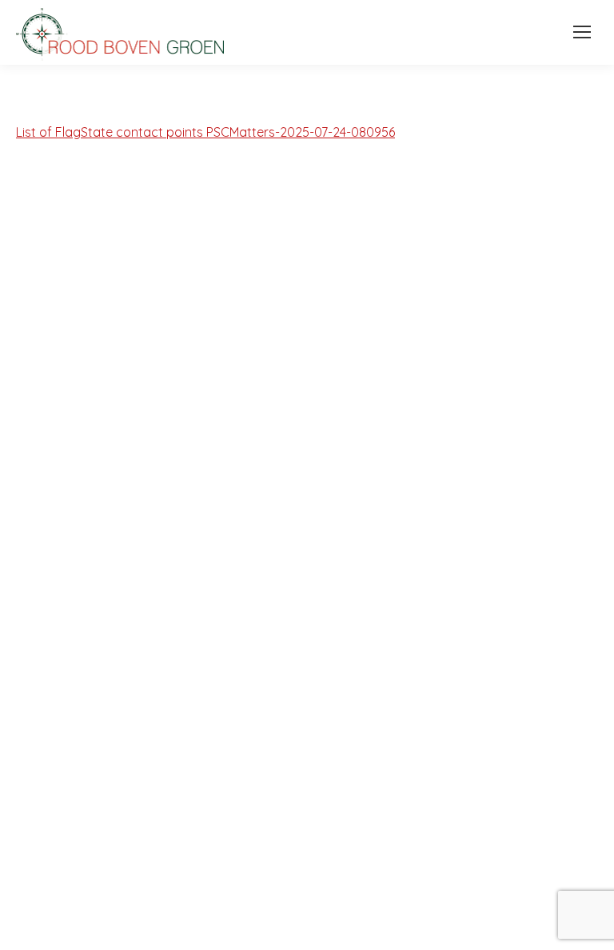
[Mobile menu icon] (577, 32)
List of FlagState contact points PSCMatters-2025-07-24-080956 (205, 132)
